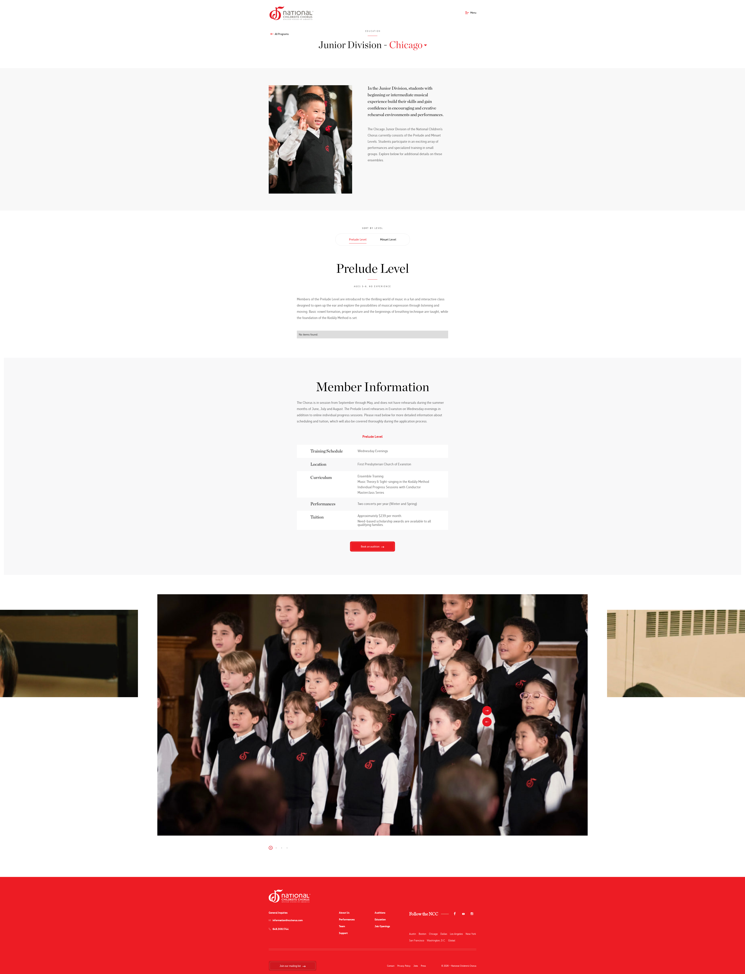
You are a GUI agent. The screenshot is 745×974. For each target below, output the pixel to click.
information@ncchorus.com (288, 920)
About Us (344, 913)
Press (423, 965)
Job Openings (382, 926)
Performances (347, 919)
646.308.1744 (281, 929)
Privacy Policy (404, 965)
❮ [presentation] (487, 721)
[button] (271, 848)
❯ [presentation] (487, 710)
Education (380, 919)
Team (342, 926)
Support (343, 933)
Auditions (380, 913)
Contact (390, 965)
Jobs (415, 965)
